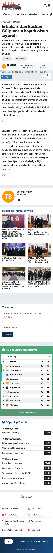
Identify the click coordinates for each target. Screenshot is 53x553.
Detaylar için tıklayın (26, 413)
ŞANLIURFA (20, 15)
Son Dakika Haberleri (13, 530)
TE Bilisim (21, 195)
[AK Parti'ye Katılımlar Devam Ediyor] (13, 250)
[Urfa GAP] (11, 6)
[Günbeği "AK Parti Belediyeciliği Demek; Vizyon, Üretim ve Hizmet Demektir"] (13, 273)
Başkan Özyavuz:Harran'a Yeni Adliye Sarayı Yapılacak (38, 232)
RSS (9, 541)
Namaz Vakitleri (11, 515)
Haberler (6, 22)
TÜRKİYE (33, 15)
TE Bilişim (33, 549)
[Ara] (45, 6)
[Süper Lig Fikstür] (49, 422)
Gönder (8, 335)
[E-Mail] (19, 200)
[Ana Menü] (49, 6)
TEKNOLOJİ (46, 15)
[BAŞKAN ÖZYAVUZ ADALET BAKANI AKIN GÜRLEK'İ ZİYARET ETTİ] (39, 250)
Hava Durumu (36, 509)
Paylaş (7, 77)
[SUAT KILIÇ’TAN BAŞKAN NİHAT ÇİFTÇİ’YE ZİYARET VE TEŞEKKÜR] (39, 273)
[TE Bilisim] (8, 196)
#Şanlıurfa (7, 59)
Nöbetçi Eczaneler (12, 509)
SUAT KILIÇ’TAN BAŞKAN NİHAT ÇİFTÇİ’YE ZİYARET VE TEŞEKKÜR (39, 284)
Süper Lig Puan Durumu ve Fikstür (13, 522)
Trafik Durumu (36, 515)
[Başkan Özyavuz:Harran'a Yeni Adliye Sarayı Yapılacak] (39, 221)
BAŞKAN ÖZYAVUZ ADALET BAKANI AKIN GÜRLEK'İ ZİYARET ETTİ (38, 260)
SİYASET (16, 22)
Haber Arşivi (36, 530)
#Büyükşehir (20, 59)
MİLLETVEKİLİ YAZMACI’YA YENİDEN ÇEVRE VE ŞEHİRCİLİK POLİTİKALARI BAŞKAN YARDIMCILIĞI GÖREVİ (13, 234)
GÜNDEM (6, 15)
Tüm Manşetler (37, 521)
